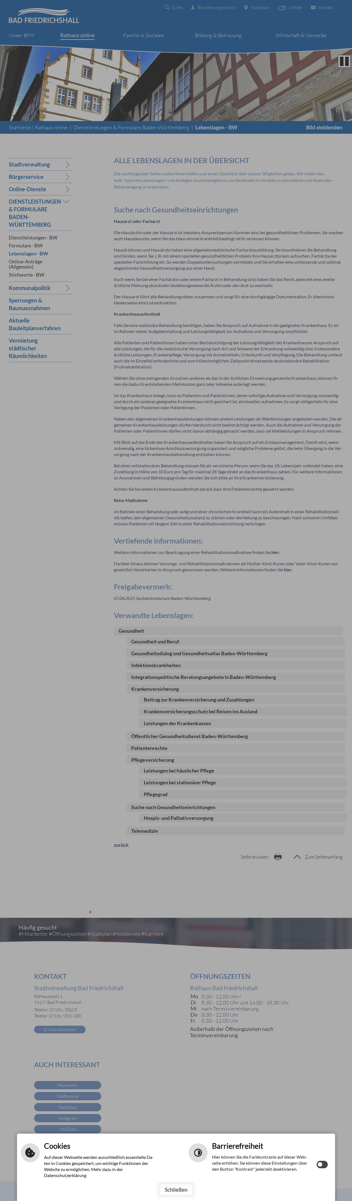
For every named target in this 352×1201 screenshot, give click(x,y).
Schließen (176, 1189)
